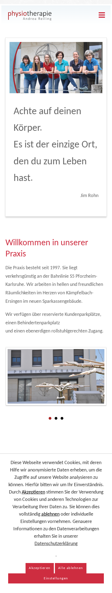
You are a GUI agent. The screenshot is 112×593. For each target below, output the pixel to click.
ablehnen (50, 514)
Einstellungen (56, 578)
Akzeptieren (33, 492)
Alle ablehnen (70, 568)
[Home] (29, 15)
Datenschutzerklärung (56, 543)
